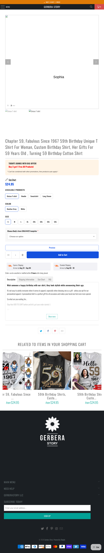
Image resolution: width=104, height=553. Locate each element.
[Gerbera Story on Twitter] (42, 528)
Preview (52, 247)
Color (8, 203)
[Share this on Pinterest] (55, 331)
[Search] (91, 7)
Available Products (15, 189)
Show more (52, 316)
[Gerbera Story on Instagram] (57, 528)
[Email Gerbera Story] (61, 528)
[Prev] (8, 62)
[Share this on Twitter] (41, 331)
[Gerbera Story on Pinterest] (52, 528)
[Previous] (4, 378)
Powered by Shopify (59, 539)
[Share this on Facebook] (48, 331)
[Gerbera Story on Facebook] (47, 528)
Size (7, 216)
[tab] (11, 279)
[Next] (96, 62)
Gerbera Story (52, 7)
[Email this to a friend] (62, 331)
